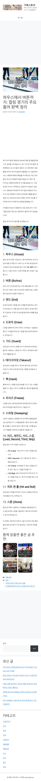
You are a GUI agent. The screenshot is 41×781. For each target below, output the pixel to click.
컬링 (6, 580)
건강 (4, 726)
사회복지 (6, 740)
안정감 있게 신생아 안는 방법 (15, 583)
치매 (4, 767)
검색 (4, 643)
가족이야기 (6, 722)
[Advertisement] (20, 43)
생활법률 (6, 744)
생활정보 (8, 577)
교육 (4, 735)
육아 (4, 763)
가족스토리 (29, 5)
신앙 (4, 758)
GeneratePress (29, 777)
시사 (4, 753)
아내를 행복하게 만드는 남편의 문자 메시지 (20, 586)
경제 (4, 731)
